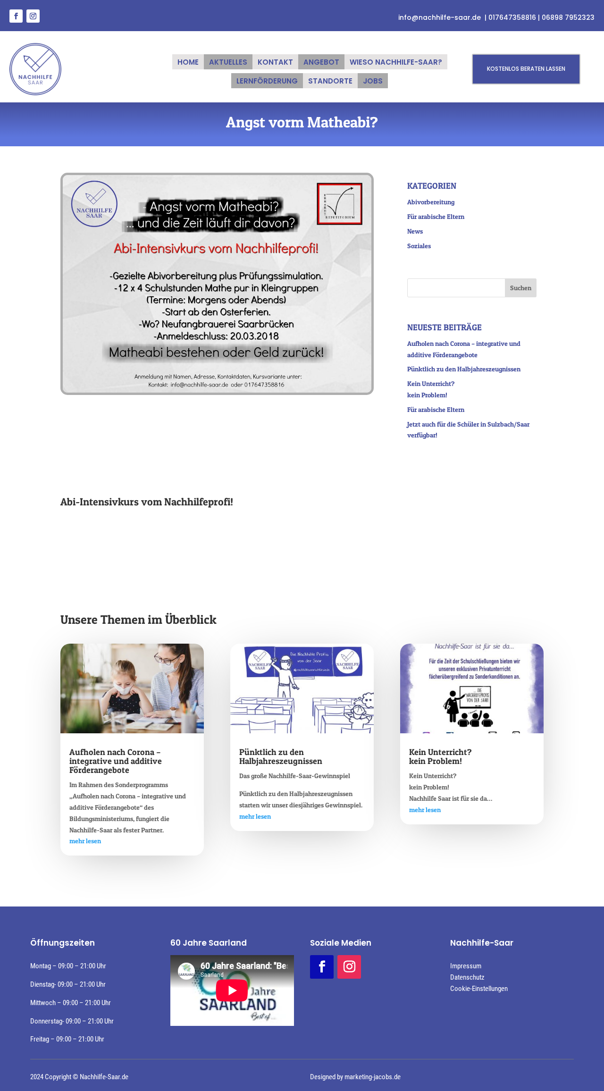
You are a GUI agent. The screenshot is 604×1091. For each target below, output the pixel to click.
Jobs (373, 82)
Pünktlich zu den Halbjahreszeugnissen (463, 369)
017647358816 (513, 17)
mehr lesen (85, 841)
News (415, 231)
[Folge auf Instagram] (33, 16)
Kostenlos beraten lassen (526, 69)
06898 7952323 (568, 17)
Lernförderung (267, 82)
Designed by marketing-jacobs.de (355, 1077)
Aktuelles (228, 63)
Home (188, 63)
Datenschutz (467, 977)
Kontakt (275, 63)
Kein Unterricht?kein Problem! (440, 756)
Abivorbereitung (430, 202)
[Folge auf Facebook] (16, 16)
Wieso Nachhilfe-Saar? (396, 63)
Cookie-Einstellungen (479, 988)
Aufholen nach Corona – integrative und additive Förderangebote (115, 761)
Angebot (321, 63)
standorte (330, 82)
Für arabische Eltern (435, 216)
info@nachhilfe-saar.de (439, 17)
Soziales (419, 246)
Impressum (465, 966)
